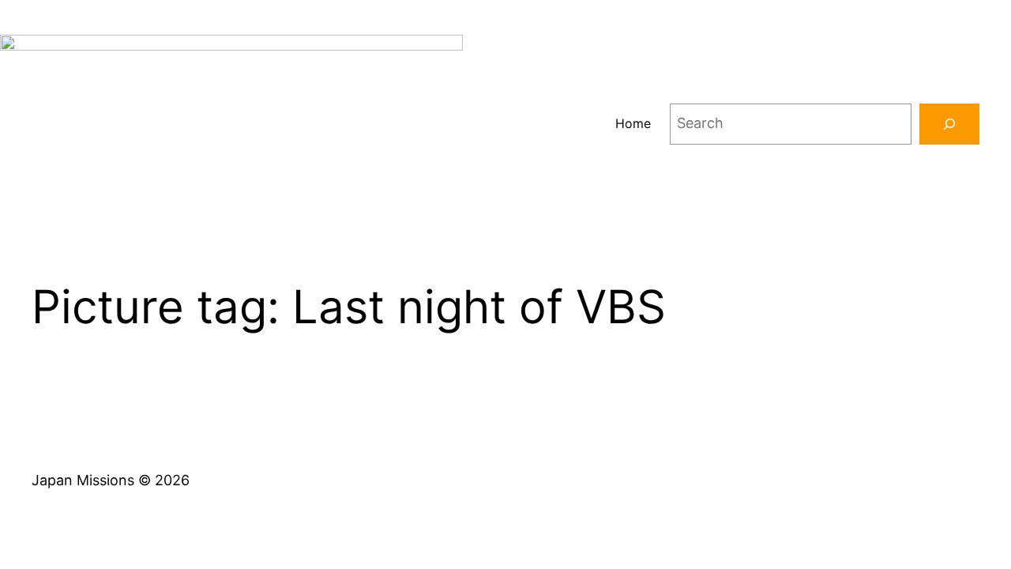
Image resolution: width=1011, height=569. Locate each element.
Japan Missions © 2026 (111, 480)
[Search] (949, 124)
